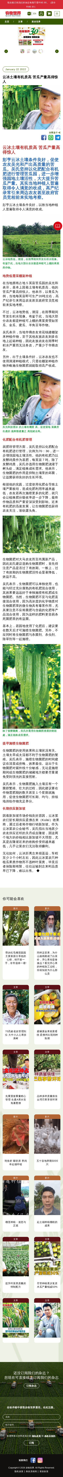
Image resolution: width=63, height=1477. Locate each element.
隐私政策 (36, 1436)
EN (34, 13)
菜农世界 (36, 21)
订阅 (31, 1442)
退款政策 (44, 1471)
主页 (7, 21)
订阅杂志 (31, 1385)
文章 (20, 21)
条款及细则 (50, 1436)
